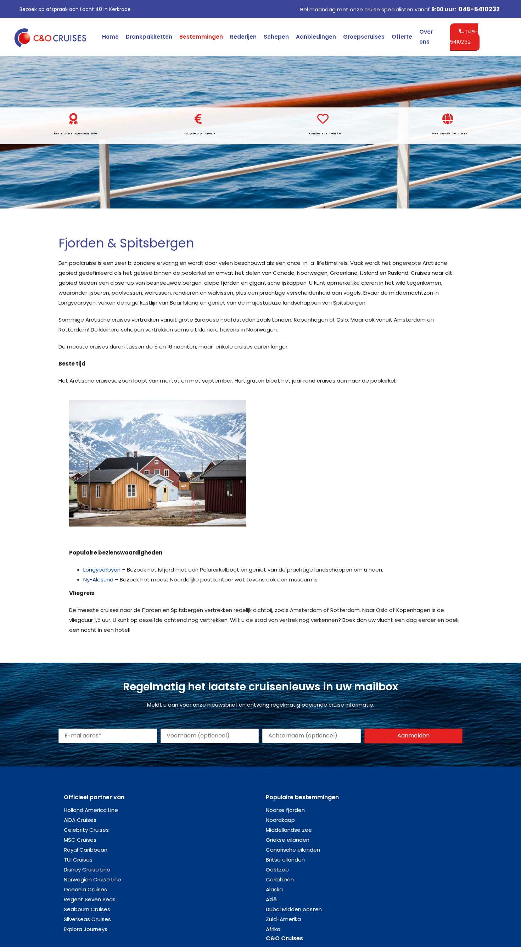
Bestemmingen (201, 36)
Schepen (276, 36)
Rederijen (243, 36)
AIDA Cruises (80, 820)
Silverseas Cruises (87, 919)
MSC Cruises (80, 839)
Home (110, 36)
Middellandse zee (289, 830)
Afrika (273, 929)
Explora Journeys (85, 929)
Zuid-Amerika (283, 919)
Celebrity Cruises (86, 830)
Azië (271, 899)
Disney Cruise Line (87, 869)
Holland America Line (91, 810)
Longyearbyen (102, 569)
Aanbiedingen (316, 36)
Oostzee (277, 869)
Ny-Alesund (98, 579)
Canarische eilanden (293, 849)
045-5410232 (479, 9)
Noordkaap (280, 820)
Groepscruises (364, 36)
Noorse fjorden (285, 810)
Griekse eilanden (287, 839)
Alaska (274, 889)
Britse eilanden (285, 859)
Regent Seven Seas (90, 899)
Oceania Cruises (85, 889)
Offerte (402, 36)
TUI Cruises (78, 859)
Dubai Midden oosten (294, 909)
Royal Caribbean (85, 849)
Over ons (426, 36)
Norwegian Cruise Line (92, 879)
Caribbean (280, 879)
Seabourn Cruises (87, 909)
